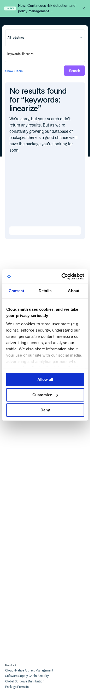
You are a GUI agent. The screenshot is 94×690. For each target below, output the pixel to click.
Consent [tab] (16, 291)
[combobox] (45, 37)
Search (74, 71)
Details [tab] (45, 291)
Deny (45, 410)
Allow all (45, 379)
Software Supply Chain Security (27, 676)
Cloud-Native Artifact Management (29, 671)
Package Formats (17, 687)
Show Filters (14, 71)
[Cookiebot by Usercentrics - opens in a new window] (63, 276)
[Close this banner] (84, 8)
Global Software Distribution (24, 681)
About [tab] (73, 291)
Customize (42, 395)
